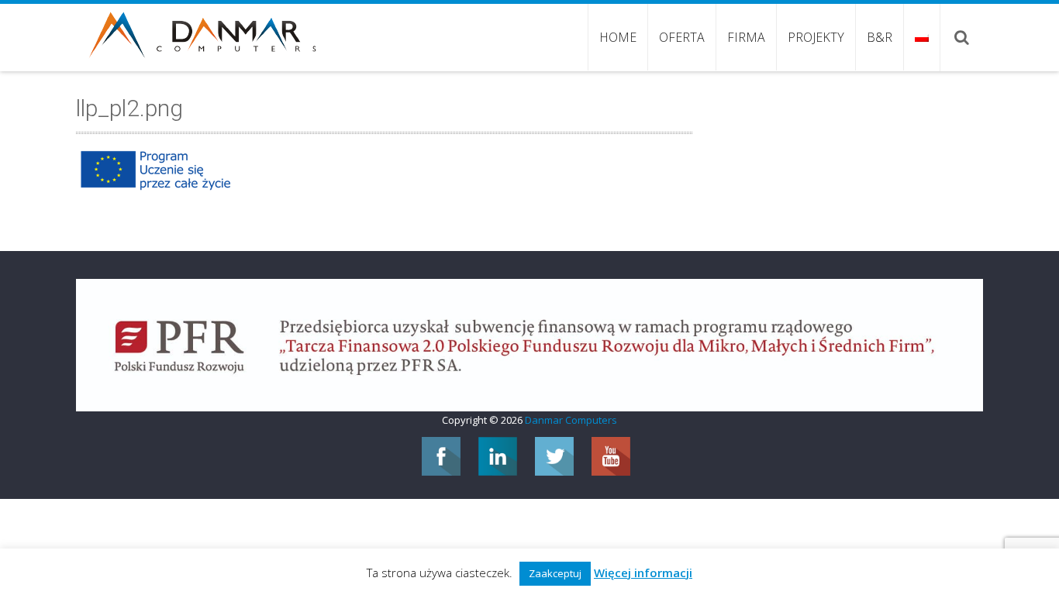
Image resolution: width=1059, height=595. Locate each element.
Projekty (816, 37)
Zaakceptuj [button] (555, 573)
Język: (921, 37)
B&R (879, 37)
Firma (746, 37)
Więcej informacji (643, 572)
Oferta (682, 37)
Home (617, 37)
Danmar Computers (571, 420)
